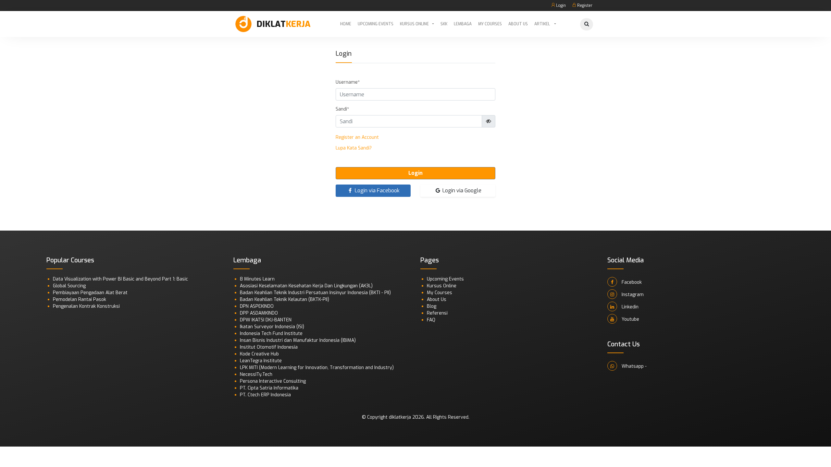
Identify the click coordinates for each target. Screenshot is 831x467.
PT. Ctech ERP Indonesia (265, 395)
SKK (443, 24)
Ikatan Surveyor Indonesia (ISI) (272, 327)
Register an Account (357, 137)
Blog (431, 306)
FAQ (431, 320)
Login (560, 5)
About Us (518, 24)
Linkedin (629, 307)
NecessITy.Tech (256, 374)
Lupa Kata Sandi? (354, 148)
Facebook (631, 282)
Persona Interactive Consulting (273, 381)
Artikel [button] (542, 24)
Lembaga (463, 24)
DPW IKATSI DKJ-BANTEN (265, 320)
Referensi (437, 313)
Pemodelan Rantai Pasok (79, 299)
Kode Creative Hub (259, 354)
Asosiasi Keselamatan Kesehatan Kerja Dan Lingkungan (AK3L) (306, 286)
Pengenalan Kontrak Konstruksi (86, 306)
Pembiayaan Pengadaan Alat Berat (90, 293)
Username (347, 82)
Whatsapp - (633, 366)
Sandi (341, 109)
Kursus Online (414, 24)
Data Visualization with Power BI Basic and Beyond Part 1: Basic (120, 279)
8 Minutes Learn (257, 279)
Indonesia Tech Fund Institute (271, 333)
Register (584, 5)
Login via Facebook (376, 190)
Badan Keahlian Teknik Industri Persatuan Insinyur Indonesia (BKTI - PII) (315, 293)
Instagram (632, 295)
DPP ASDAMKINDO (259, 313)
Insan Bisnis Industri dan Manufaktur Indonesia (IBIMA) (298, 340)
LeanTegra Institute (261, 361)
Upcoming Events (375, 24)
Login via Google (461, 190)
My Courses (490, 24)
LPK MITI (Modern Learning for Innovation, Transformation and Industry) (317, 368)
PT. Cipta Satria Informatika (269, 388)
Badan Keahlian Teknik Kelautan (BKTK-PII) (284, 299)
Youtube (629, 319)
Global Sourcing (69, 286)
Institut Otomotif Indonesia (269, 347)
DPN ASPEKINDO (257, 306)
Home (345, 24)
